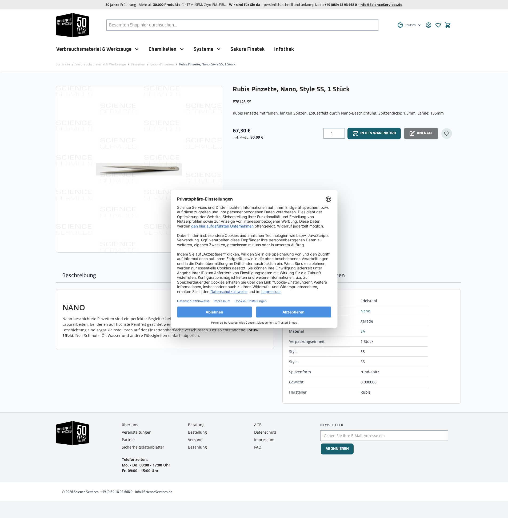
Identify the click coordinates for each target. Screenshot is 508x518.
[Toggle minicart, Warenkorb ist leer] (447, 25)
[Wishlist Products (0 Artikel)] (438, 25)
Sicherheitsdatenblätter (143, 447)
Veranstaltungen (136, 432)
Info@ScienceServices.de (380, 4)
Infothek (284, 49)
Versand (195, 439)
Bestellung (197, 432)
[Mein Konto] (428, 25)
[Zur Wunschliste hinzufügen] (446, 133)
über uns (130, 424)
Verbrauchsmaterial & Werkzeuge (93, 49)
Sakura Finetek (247, 49)
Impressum (264, 439)
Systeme (203, 49)
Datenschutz (265, 432)
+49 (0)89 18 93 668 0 (116, 491)
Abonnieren (337, 449)
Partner (128, 439)
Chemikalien (163, 49)
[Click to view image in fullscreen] (140, 169)
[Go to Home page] (73, 25)
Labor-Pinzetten (162, 64)
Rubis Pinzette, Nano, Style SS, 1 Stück (207, 64)
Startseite (63, 64)
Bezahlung (197, 447)
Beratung (196, 424)
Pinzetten (138, 64)
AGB (258, 424)
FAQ (257, 447)
